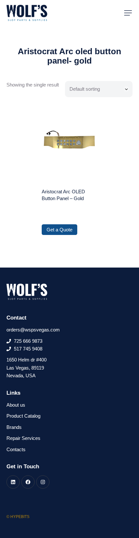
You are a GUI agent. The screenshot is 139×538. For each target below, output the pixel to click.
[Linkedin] (13, 482)
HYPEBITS (19, 516)
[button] (128, 12)
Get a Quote (59, 229)
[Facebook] (28, 482)
